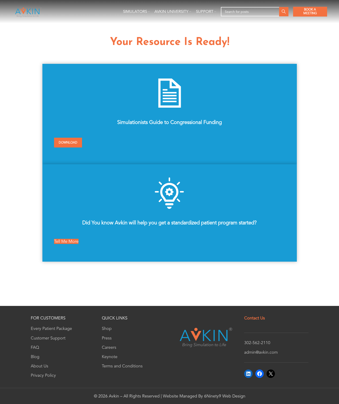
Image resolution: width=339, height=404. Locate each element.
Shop (107, 328)
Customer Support (48, 338)
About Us (39, 366)
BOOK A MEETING (310, 11)
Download (68, 142)
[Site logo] (28, 11)
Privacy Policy (43, 375)
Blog (35, 356)
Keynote (109, 356)
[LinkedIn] (248, 374)
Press (107, 338)
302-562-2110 (257, 342)
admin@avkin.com (261, 352)
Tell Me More (66, 241)
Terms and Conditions (122, 366)
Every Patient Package (51, 328)
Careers (109, 347)
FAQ (35, 347)
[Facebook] (259, 374)
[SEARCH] (283, 11)
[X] (271, 374)
